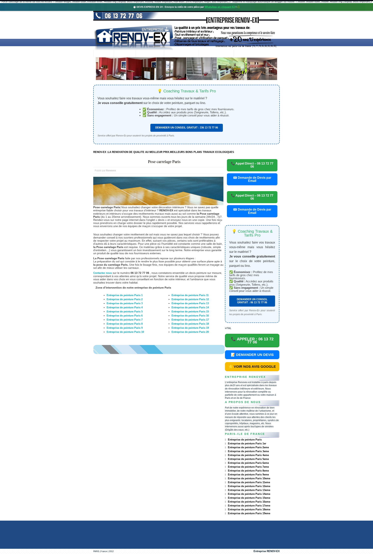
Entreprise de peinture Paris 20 (190, 331)
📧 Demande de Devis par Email (252, 179)
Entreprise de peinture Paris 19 (190, 327)
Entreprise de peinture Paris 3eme (248, 451)
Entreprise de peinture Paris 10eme (249, 478)
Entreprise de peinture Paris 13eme (249, 490)
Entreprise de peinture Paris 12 (190, 299)
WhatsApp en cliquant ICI (220, 6)
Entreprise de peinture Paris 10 (125, 331)
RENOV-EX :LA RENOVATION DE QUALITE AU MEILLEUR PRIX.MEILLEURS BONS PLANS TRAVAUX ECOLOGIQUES (163, 152)
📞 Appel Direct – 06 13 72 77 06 (252, 165)
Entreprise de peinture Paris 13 (190, 303)
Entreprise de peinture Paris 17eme (249, 505)
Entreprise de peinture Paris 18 (190, 323)
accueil (103, 53)
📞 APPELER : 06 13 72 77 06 (252, 340)
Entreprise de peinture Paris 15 (190, 311)
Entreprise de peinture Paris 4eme (248, 455)
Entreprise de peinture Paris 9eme (248, 474)
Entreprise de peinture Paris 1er (247, 443)
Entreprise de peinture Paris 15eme (249, 497)
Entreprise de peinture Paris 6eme (248, 462)
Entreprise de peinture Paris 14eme (249, 493)
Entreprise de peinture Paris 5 (125, 311)
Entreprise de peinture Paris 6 (125, 315)
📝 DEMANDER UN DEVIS (252, 355)
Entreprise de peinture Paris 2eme (248, 447)
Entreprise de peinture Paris (245, 439)
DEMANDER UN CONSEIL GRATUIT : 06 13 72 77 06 (252, 301)
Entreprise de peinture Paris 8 (125, 323)
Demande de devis (216, 53)
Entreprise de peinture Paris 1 (125, 295)
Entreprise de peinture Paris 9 (125, 327)
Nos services (149, 53)
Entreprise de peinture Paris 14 (190, 307)
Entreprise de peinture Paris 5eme (248, 459)
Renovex (124, 53)
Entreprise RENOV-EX (267, 551)
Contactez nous (102, 272)
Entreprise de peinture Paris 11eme (249, 482)
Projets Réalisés (181, 53)
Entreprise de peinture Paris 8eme (248, 470)
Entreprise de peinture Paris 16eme (249, 501)
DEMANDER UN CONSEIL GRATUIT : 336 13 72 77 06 (186, 127)
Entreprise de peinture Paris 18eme (249, 509)
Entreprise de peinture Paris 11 (190, 295)
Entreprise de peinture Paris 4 (125, 307)
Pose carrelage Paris (164, 161)
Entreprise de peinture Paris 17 (190, 319)
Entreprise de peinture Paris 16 (190, 315)
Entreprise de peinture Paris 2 (125, 299)
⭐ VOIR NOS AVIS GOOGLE (252, 366)
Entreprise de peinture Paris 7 (125, 319)
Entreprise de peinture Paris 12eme (249, 486)
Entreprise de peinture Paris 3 (125, 303)
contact (244, 53)
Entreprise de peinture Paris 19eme (249, 513)
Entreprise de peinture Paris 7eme (248, 466)
